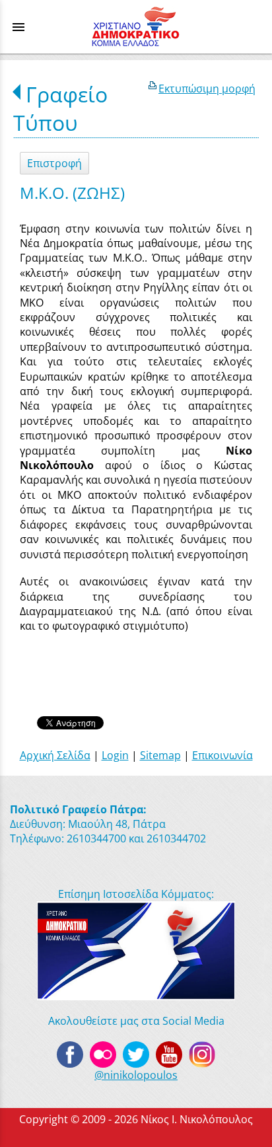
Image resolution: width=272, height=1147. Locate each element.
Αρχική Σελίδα (55, 755)
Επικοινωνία (222, 755)
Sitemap (160, 755)
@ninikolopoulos (136, 1075)
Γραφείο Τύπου (60, 108)
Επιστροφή (54, 163)
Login (115, 755)
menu (18, 27)
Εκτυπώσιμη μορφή (206, 88)
